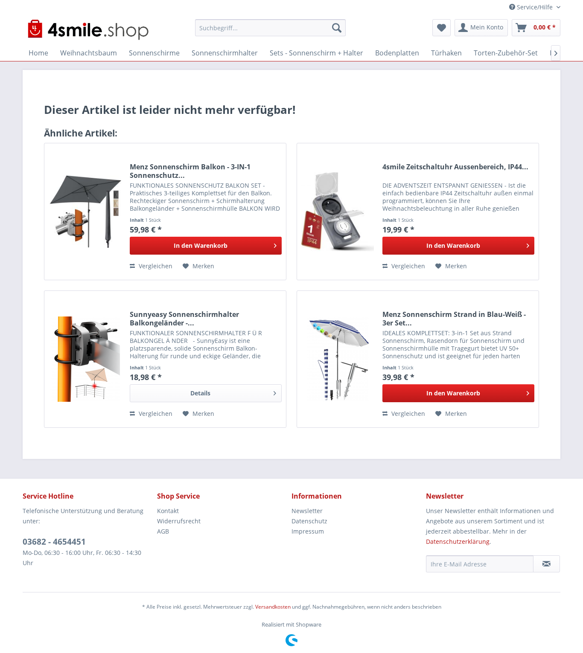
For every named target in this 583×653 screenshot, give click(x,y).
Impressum (308, 531)
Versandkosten (273, 606)
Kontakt (168, 511)
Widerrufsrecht (179, 521)
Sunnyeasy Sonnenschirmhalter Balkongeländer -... (184, 318)
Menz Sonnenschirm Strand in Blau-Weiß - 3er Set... (454, 318)
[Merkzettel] (441, 27)
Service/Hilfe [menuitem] (534, 7)
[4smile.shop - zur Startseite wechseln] (88, 30)
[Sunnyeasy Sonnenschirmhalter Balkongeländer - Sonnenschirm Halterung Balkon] (85, 359)
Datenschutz (309, 521)
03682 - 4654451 (54, 541)
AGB (163, 531)
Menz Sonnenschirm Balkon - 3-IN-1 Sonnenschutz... (190, 171)
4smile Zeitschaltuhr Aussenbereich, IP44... (455, 167)
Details (200, 393)
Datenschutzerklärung (458, 541)
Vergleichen (154, 266)
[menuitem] (270, 27)
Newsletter (307, 511)
